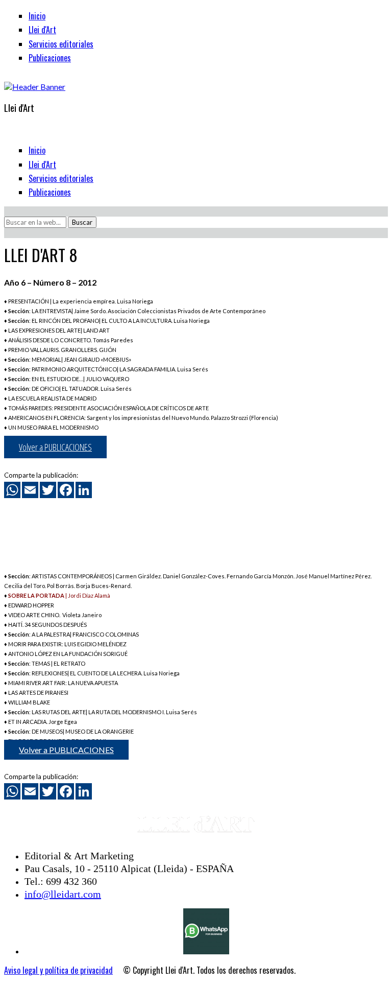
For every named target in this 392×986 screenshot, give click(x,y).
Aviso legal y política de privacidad (58, 970)
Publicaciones (50, 58)
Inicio (37, 16)
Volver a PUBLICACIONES (55, 447)
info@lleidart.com (62, 894)
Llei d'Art (42, 30)
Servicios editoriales (61, 44)
